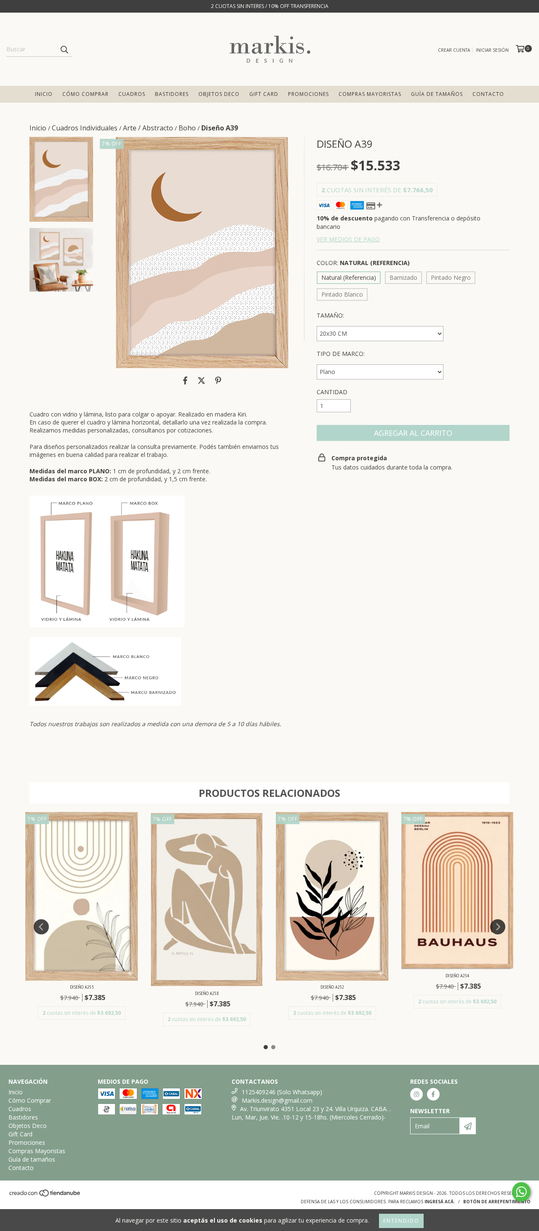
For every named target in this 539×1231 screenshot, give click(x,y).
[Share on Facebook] (185, 381)
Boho (187, 128)
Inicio (44, 94)
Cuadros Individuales (84, 128)
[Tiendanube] (45, 1196)
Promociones (308, 94)
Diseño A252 (332, 987)
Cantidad (332, 392)
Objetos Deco (219, 94)
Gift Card (263, 94)
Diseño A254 (457, 975)
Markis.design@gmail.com (277, 1100)
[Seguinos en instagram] (416, 1094)
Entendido (401, 1220)
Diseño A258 (207, 993)
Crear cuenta (454, 50)
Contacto (488, 94)
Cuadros (131, 94)
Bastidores (172, 94)
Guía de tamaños (437, 94)
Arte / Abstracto (148, 128)
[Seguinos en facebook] (433, 1094)
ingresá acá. (439, 1201)
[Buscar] (64, 49)
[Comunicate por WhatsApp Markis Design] (521, 1192)
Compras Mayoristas (370, 94)
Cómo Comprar (85, 94)
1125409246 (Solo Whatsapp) (282, 1092)
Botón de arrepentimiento (497, 1201)
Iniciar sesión (492, 50)
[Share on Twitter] (201, 381)
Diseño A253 (81, 987)
